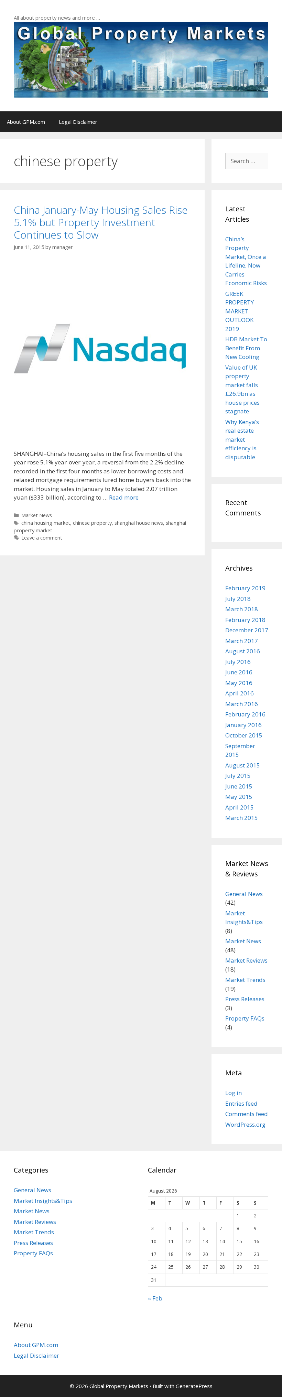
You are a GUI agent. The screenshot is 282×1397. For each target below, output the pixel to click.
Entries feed (241, 1103)
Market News (36, 515)
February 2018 (245, 620)
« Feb (155, 1298)
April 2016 (239, 693)
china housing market (45, 523)
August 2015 (242, 765)
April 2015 (239, 807)
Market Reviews (246, 960)
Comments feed (246, 1114)
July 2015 (238, 776)
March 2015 (241, 818)
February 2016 (245, 714)
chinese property (92, 523)
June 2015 (238, 786)
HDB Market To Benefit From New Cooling (246, 348)
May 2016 (238, 683)
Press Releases (244, 999)
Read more (124, 497)
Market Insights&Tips (43, 1201)
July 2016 (238, 662)
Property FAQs (244, 1018)
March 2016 (241, 704)
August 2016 (242, 651)
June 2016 (238, 672)
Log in (233, 1093)
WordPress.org (245, 1124)
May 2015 (238, 797)
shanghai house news (139, 523)
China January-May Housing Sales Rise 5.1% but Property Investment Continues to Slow (101, 222)
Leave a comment (41, 537)
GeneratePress (194, 1386)
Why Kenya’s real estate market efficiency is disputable (242, 439)
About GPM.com (26, 121)
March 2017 (241, 641)
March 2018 (241, 609)
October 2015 (243, 735)
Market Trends (245, 980)
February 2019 (245, 588)
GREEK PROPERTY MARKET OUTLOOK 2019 (239, 311)
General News (244, 894)
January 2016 (243, 725)
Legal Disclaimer (78, 121)
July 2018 (238, 599)
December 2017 (246, 630)
